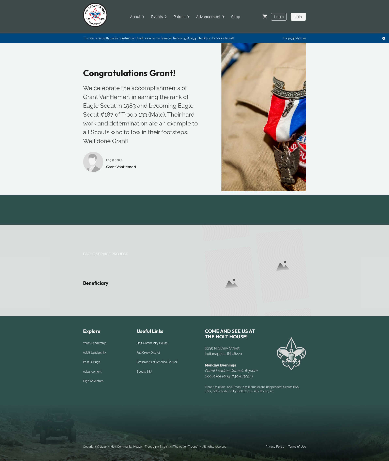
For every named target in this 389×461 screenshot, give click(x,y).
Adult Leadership (94, 352)
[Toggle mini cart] (265, 16)
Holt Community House (152, 343)
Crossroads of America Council (157, 362)
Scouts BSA (144, 371)
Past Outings (91, 362)
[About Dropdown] (143, 17)
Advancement (92, 371)
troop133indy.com (294, 38)
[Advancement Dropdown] (223, 17)
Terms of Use (297, 446)
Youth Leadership (94, 343)
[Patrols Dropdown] (188, 17)
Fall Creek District (148, 352)
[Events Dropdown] (166, 17)
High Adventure (93, 381)
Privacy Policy (275, 446)
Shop (235, 17)
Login (279, 17)
